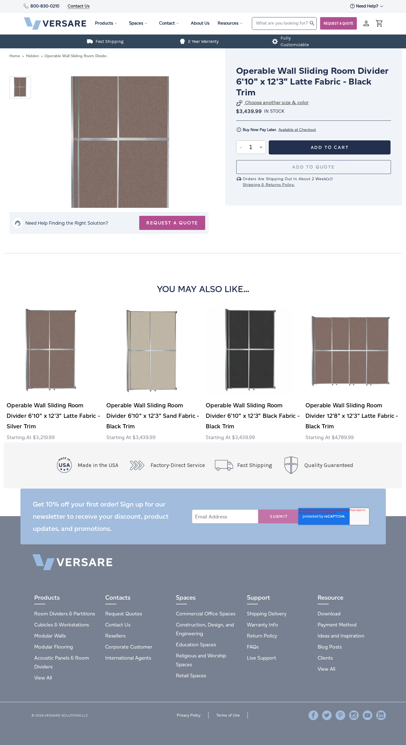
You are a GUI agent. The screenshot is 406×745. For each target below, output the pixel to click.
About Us (200, 23)
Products (104, 23)
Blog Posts (330, 647)
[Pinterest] (340, 715)
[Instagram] (354, 715)
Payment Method (337, 625)
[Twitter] (327, 715)
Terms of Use (228, 715)
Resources (228, 23)
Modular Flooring (53, 647)
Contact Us (78, 6)
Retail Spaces (191, 675)
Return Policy (262, 636)
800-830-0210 (44, 6)
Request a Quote (338, 23)
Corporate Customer (128, 647)
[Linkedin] (381, 715)
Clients (325, 658)
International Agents (128, 658)
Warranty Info (262, 625)
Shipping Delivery (266, 614)
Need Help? (367, 6)
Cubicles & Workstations (61, 625)
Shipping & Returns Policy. (269, 184)
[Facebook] (313, 715)
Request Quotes (123, 614)
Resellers (115, 636)
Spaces (136, 23)
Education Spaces (196, 644)
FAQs (253, 647)
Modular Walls (50, 636)
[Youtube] (367, 715)
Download (329, 614)
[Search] (312, 23)
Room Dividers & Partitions (64, 614)
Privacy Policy (189, 715)
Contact (167, 23)
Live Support (261, 658)
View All (43, 678)
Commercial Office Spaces (205, 614)
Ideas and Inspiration (341, 636)
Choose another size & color (276, 103)
